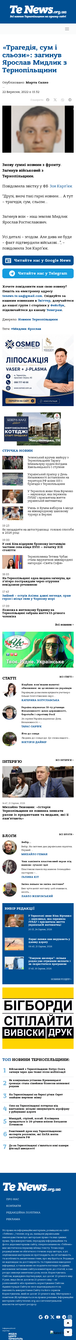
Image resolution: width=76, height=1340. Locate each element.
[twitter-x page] (52, 1317)
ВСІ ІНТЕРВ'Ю (65, 760)
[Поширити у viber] (62, 100)
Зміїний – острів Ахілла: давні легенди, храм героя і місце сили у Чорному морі (36, 597)
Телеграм (54, 310)
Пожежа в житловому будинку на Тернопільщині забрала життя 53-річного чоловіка (33, 613)
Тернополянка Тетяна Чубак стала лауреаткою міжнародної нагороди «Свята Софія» (50, 560)
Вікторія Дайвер (34, 742)
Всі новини (64, 624)
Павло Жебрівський (37, 896)
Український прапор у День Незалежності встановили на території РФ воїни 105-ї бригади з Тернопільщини (48, 479)
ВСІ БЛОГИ (66, 834)
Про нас (12, 1199)
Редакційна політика (23, 1212)
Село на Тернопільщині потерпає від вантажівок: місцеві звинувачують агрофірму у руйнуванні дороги (39, 1108)
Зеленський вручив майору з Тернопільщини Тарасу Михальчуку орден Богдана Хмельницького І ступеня (48, 462)
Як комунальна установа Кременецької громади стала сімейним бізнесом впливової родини (39, 1083)
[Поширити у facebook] (47, 100)
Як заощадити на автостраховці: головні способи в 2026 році (38, 531)
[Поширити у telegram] (69, 100)
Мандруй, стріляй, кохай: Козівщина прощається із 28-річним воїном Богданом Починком (38, 1121)
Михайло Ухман (34, 854)
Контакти (13, 1206)
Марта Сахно (37, 82)
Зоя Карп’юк (61, 186)
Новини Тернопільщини (38, 319)
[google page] (41, 1317)
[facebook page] (47, 1317)
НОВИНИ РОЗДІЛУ (61, 979)
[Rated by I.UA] (61, 1333)
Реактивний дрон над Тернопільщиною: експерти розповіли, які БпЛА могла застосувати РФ (35, 1134)
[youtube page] (58, 1317)
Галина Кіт (30, 876)
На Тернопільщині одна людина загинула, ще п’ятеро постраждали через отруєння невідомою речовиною (36, 581)
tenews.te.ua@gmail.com (22, 296)
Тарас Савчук (31, 726)
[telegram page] (64, 1317)
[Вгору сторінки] (68, 1323)
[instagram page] (70, 1317)
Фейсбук (57, 305)
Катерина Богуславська (40, 700)
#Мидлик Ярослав (26, 329)
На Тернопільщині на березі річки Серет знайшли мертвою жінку (36, 1096)
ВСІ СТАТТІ (66, 677)
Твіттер (44, 300)
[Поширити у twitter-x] (55, 100)
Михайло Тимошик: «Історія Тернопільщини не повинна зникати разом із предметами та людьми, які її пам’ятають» (35, 812)
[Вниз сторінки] (68, 1332)
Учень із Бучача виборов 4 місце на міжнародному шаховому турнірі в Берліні (50, 511)
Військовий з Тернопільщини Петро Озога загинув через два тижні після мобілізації (37, 1070)
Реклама (13, 1219)
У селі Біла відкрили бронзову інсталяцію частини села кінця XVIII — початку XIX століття (33, 547)
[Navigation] (67, 29)
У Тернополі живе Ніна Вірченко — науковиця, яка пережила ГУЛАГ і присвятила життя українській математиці (50, 496)
